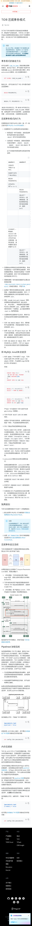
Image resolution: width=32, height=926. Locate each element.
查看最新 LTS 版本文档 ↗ (16, 3)
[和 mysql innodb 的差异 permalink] (28, 352)
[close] (28, 915)
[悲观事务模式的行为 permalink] (22, 119)
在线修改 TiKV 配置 (13, 812)
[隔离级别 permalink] (11, 504)
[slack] (23, 898)
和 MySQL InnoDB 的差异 (15, 125)
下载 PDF (6, 25)
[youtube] (18, 902)
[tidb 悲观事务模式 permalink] (27, 19)
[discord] (14, 902)
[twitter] (12, 898)
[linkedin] (16, 898)
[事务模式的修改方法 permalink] (22, 61)
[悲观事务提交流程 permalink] (20, 544)
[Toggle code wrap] (26, 77)
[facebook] (20, 898)
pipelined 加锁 (19, 778)
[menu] (3, 6)
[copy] (28, 77)
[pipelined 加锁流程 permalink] (21, 647)
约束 (23, 286)
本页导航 (14, 11)
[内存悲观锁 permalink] (13, 747)
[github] (8, 898)
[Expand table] (29, 158)
